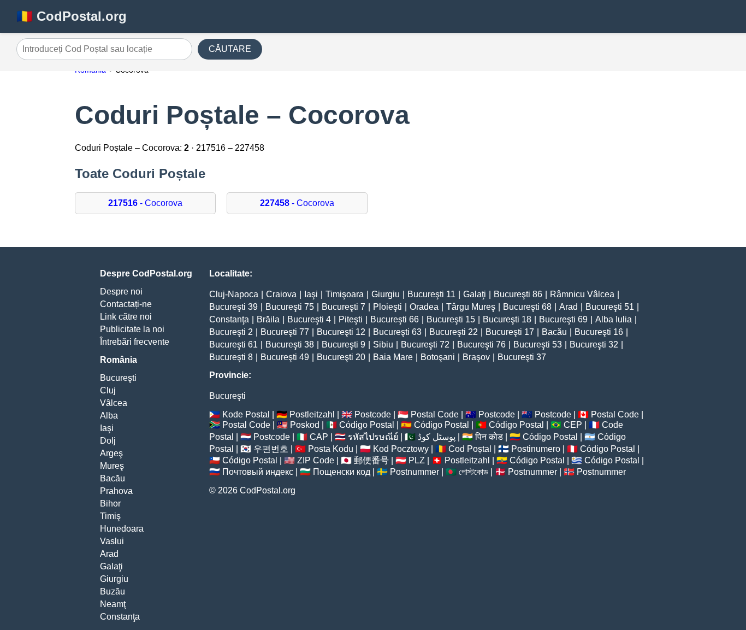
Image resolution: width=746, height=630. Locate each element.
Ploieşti (387, 306)
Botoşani (438, 357)
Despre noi (121, 291)
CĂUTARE (230, 49)
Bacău (112, 478)
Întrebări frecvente (134, 341)
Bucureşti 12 (341, 332)
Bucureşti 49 (284, 357)
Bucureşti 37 (522, 357)
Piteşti (351, 319)
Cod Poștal (470, 449)
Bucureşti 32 (594, 344)
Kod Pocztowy (401, 449)
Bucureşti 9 (343, 344)
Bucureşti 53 (537, 344)
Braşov (476, 357)
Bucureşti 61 (233, 344)
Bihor (110, 503)
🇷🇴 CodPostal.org (71, 16)
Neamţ (113, 604)
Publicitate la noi (132, 329)
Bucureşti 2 (231, 332)
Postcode (372, 414)
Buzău (112, 591)
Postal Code (435, 414)
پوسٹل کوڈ (436, 436)
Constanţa (120, 616)
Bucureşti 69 (563, 319)
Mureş (112, 465)
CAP (319, 436)
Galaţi (111, 566)
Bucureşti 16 (599, 332)
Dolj (108, 440)
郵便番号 (371, 460)
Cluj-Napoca (233, 294)
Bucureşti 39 (233, 306)
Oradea (424, 306)
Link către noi (126, 316)
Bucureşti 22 (453, 332)
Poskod (304, 424)
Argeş (111, 453)
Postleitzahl (312, 414)
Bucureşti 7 (343, 306)
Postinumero (535, 449)
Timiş (110, 516)
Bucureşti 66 (394, 319)
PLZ (416, 460)
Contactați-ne (126, 304)
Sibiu (383, 344)
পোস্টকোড (473, 471)
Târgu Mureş (470, 306)
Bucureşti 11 (431, 294)
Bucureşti (118, 377)
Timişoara (344, 294)
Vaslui (112, 541)
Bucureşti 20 (341, 357)
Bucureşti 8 (231, 357)
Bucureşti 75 (289, 306)
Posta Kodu (330, 449)
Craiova (281, 294)
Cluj (108, 390)
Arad (109, 553)
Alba (109, 415)
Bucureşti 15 (451, 319)
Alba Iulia (613, 319)
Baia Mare (393, 357)
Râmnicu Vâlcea (582, 294)
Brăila (268, 319)
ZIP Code (315, 460)
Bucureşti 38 (289, 344)
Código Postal (366, 424)
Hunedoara (122, 528)
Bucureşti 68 (527, 306)
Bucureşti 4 (309, 319)
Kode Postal (246, 414)
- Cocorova (145, 203)
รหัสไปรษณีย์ (373, 436)
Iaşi (107, 428)
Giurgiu (114, 579)
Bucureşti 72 (425, 344)
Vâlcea (113, 403)
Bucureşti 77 (284, 332)
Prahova (116, 491)
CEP (573, 424)
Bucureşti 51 (609, 306)
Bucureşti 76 (481, 344)
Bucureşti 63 (397, 332)
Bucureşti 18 (507, 319)
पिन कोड (489, 436)
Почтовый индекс (257, 471)
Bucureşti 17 (510, 332)
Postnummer (414, 471)
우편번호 (270, 449)
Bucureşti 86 (518, 294)
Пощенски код (341, 471)
